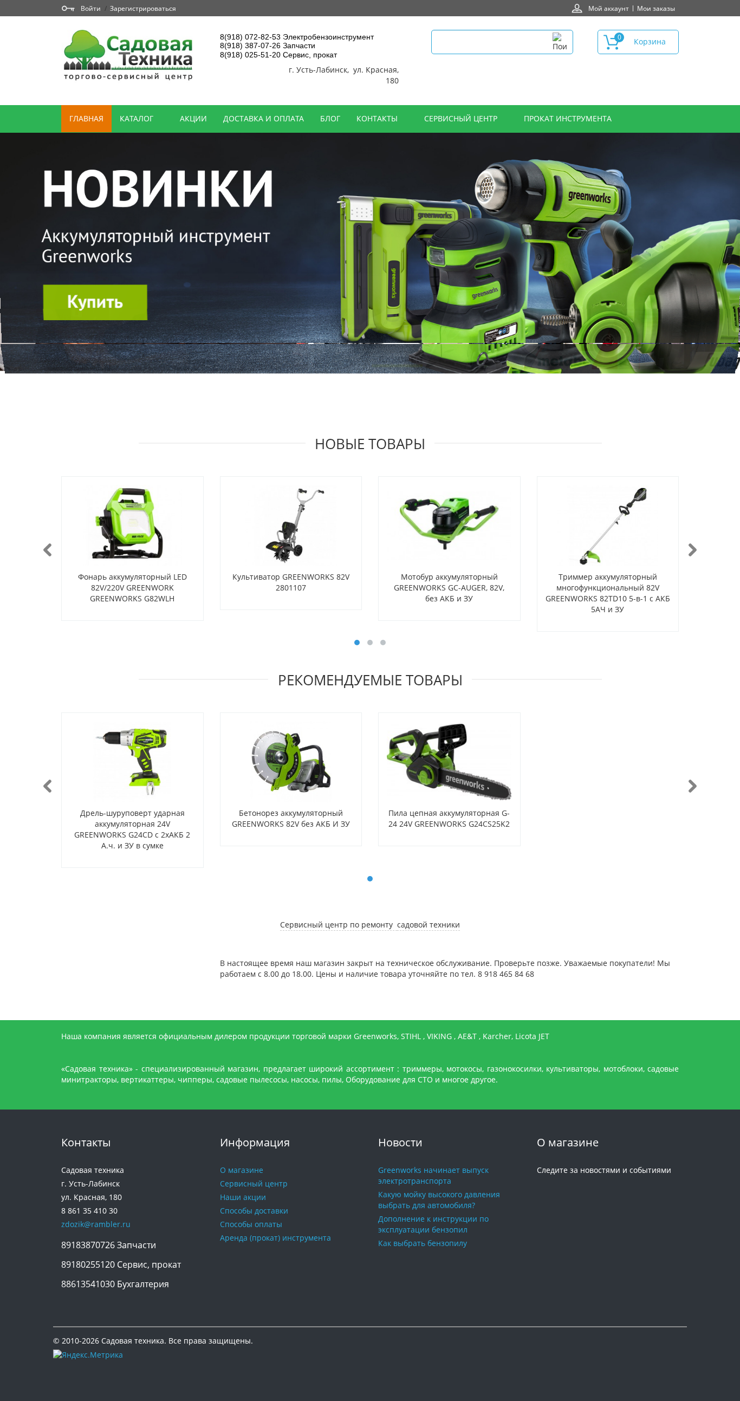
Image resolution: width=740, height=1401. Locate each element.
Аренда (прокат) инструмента (275, 1238)
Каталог (137, 118)
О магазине (241, 1170)
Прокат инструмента (568, 118)
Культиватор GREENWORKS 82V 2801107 (290, 582)
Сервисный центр (461, 118)
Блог (330, 118)
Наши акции (243, 1197)
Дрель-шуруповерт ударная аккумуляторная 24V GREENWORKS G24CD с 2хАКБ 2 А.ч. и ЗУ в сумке (132, 829)
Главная (86, 118)
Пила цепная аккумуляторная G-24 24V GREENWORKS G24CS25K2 (449, 818)
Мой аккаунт (608, 8)
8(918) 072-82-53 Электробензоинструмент (297, 37)
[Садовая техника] (129, 56)
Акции (193, 118)
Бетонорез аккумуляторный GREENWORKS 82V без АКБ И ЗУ (291, 818)
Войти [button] (91, 8)
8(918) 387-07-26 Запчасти (267, 45)
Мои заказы (656, 8)
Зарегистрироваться (143, 8)
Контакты (378, 118)
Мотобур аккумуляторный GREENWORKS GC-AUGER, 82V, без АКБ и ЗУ (449, 588)
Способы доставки (254, 1210)
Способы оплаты (251, 1224)
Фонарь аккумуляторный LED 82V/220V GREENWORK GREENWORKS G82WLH (132, 588)
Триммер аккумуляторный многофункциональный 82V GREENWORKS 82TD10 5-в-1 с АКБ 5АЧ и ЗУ (608, 593)
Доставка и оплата (263, 118)
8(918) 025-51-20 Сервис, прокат (278, 54)
